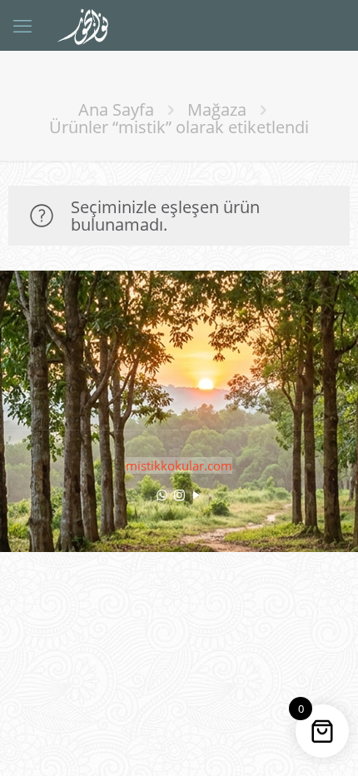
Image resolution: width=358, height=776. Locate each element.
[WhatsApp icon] (162, 494)
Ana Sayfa (116, 109)
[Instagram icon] (179, 494)
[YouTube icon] (197, 494)
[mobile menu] (22, 25)
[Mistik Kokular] (89, 25)
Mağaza (216, 109)
